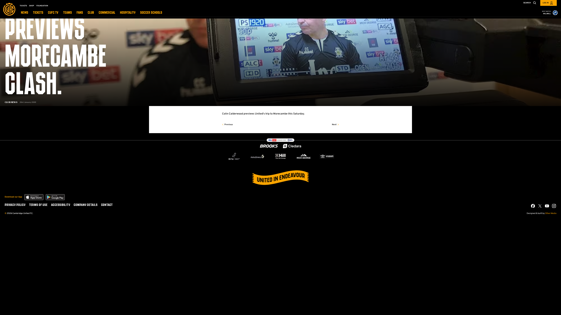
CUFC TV (53, 12)
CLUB (91, 12)
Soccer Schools (151, 12)
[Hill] (280, 156)
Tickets (23, 6)
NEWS (24, 12)
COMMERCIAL (107, 12)
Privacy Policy (15, 205)
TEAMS (67, 12)
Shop (31, 6)
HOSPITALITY (127, 12)
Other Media (550, 213)
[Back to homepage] (9, 9)
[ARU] (234, 156)
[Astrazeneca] (257, 156)
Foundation (42, 6)
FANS (80, 12)
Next (334, 124)
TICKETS (38, 12)
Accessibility (60, 205)
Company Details (85, 205)
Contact (107, 205)
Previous (228, 124)
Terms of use (38, 205)
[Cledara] (292, 146)
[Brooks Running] (269, 146)
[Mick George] (304, 156)
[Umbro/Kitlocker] (327, 156)
